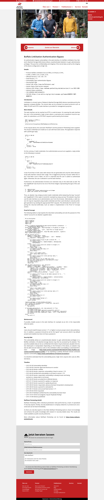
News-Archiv (25, 491)
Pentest (55, 7)
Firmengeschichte (26, 487)
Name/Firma (27, 441)
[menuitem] (47, 7)
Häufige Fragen (39, 491)
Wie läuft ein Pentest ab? (41, 489)
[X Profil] (81, 1)
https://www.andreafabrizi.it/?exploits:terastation (53, 353)
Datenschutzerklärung (49, 468)
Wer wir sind (25, 486)
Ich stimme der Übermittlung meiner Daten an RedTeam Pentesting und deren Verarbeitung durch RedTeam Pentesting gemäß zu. (50, 467)
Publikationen (66, 7)
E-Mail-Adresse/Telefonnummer (33, 447)
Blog (55, 487)
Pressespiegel (25, 489)
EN (87, 3)
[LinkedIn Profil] (84, 1)
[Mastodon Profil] (77, 1)
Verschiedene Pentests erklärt (42, 487)
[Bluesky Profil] (79, 1)
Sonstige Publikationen (59, 492)
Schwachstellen (58, 489)
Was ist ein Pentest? (40, 486)
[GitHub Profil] (87, 1)
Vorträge (56, 491)
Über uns (46, 7)
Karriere (78, 7)
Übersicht (56, 486)
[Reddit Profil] (86, 1)
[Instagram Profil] (82, 1)
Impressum (45, 499)
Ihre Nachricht (28, 453)
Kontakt (85, 7)
